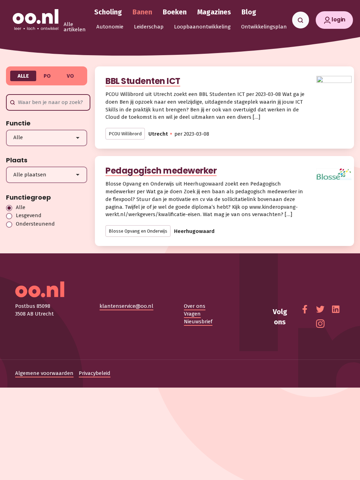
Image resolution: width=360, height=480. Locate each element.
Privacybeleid (94, 373)
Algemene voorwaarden (44, 373)
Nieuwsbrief (198, 321)
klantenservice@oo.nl (126, 306)
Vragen (192, 314)
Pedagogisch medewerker (161, 170)
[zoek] (300, 20)
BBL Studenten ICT (142, 81)
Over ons (194, 306)
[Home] (35, 20)
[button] (334, 20)
